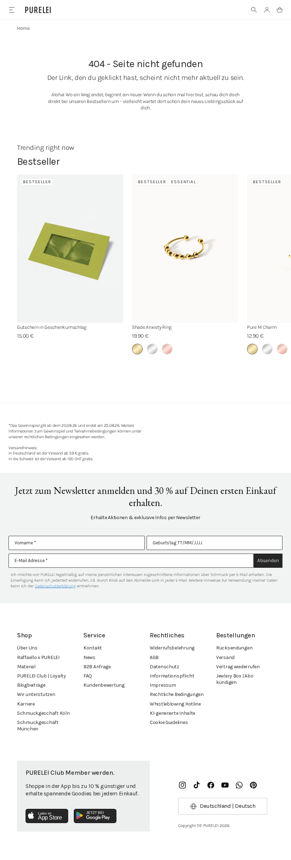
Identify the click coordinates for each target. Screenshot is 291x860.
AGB (154, 657)
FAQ (87, 676)
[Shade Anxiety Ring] (185, 248)
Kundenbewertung (104, 685)
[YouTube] (225, 785)
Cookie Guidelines (169, 722)
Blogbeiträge (31, 685)
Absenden (268, 560)
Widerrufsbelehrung (172, 648)
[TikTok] (196, 785)
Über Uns (27, 648)
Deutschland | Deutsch (228, 805)
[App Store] (47, 816)
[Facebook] (211, 785)
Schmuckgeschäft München (38, 725)
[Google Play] (95, 816)
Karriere (26, 704)
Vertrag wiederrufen (238, 667)
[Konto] (267, 10)
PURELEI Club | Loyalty (41, 676)
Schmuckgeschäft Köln (43, 713)
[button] (254, 10)
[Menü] (12, 9)
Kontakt (92, 648)
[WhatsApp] (239, 785)
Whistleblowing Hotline (175, 704)
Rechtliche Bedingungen (177, 694)
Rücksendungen (234, 648)
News (89, 657)
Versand (225, 657)
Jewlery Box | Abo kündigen (234, 679)
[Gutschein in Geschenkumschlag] (70, 248)
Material (26, 667)
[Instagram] (182, 785)
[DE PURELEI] (38, 10)
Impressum (163, 685)
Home (23, 28)
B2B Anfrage (97, 667)
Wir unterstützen (36, 694)
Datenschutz (164, 667)
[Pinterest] (253, 785)
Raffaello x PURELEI (38, 657)
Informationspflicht (172, 676)
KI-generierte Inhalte (172, 713)
